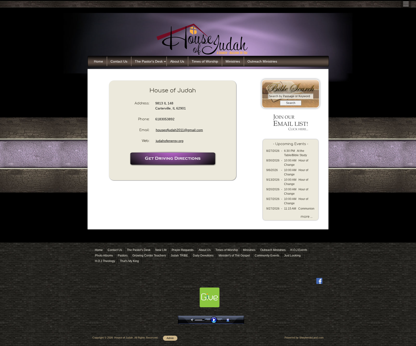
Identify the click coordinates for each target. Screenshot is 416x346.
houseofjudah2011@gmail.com (179, 130)
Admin (170, 338)
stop (232, 320)
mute (193, 320)
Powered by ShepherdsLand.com (304, 337)
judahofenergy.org (169, 141)
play (215, 320)
